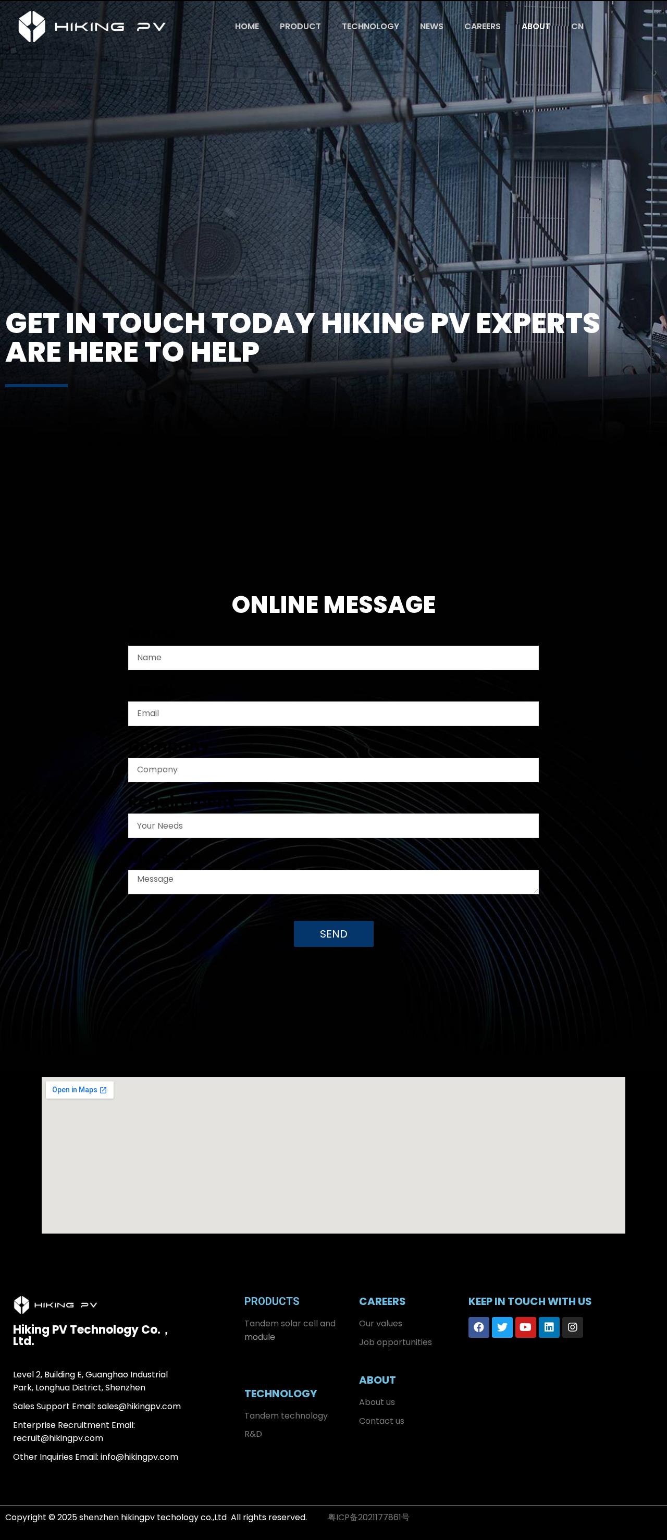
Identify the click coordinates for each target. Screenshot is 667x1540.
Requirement (181, 804)
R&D (253, 1434)
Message (164, 860)
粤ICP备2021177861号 (369, 1517)
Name (153, 636)
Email (151, 692)
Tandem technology (286, 1416)
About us (377, 1402)
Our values (380, 1323)
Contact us (381, 1421)
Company (169, 748)
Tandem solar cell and (290, 1323)
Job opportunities (395, 1342)
